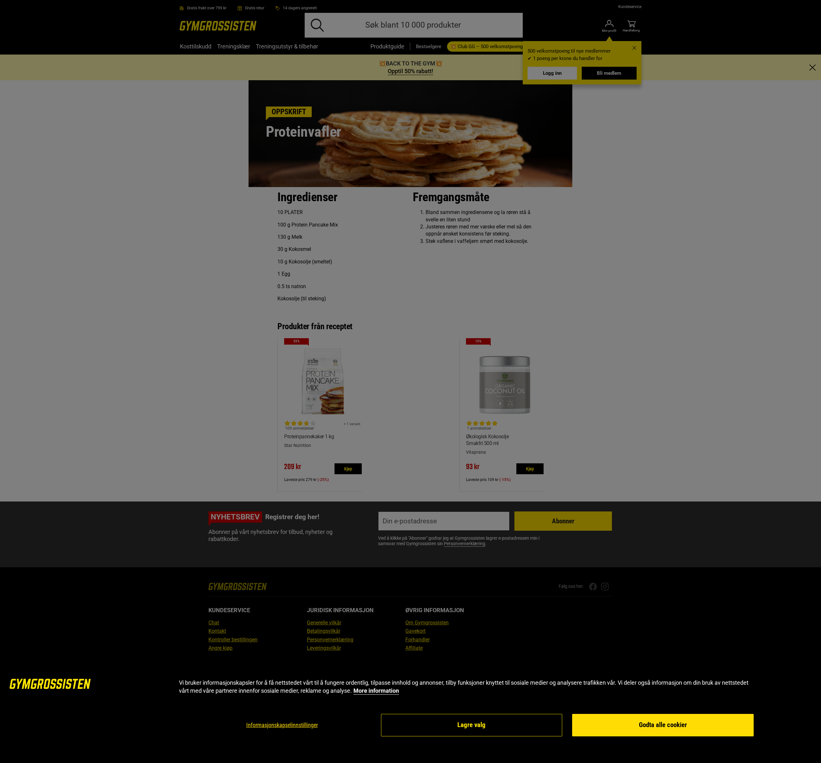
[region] (410, 708)
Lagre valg (471, 725)
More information (376, 690)
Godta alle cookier (663, 725)
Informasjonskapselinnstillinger (282, 725)
